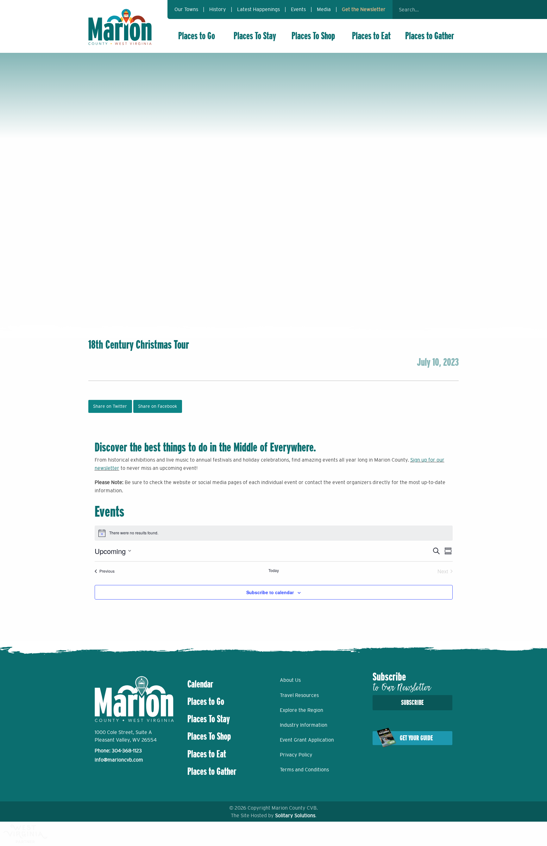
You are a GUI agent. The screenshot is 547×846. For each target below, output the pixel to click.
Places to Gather (429, 35)
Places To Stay (255, 35)
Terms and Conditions (304, 769)
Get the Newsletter (364, 9)
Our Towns (186, 9)
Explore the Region (301, 710)
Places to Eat (371, 35)
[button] (451, 9)
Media (324, 9)
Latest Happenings (258, 9)
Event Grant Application (307, 740)
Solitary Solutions (295, 815)
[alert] (274, 533)
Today (273, 570)
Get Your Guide (416, 738)
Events (298, 9)
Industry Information (303, 725)
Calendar (200, 684)
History (217, 9)
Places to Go (196, 35)
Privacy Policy (296, 754)
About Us (290, 680)
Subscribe (412, 702)
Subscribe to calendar (270, 592)
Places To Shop (313, 35)
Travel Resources (299, 695)
